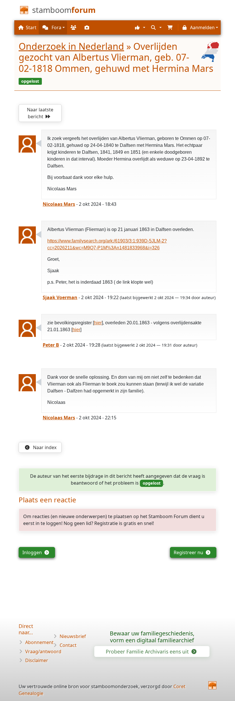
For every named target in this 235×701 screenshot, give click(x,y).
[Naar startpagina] (212, 685)
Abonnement (39, 642)
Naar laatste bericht (40, 113)
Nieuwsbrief (73, 636)
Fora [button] (55, 27)
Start (31, 27)
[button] (139, 27)
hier (98, 322)
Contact (68, 645)
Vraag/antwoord (43, 651)
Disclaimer (36, 660)
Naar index (44, 447)
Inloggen (32, 552)
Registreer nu (189, 552)
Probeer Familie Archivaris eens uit (148, 651)
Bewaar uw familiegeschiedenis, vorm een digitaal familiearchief (152, 636)
